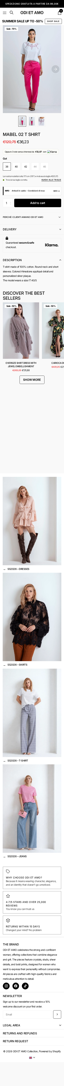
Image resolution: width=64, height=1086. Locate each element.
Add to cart (37, 203)
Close (32, 1025)
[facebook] (15, 986)
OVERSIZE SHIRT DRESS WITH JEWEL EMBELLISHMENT (21, 364)
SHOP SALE (53, 21)
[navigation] (22, 121)
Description (12, 260)
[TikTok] (25, 986)
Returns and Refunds (20, 1033)
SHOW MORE (32, 379)
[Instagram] (6, 986)
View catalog (5, 12)
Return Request (15, 1041)
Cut (5, 158)
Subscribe (57, 1014)
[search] (11, 13)
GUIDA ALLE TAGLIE (51, 180)
